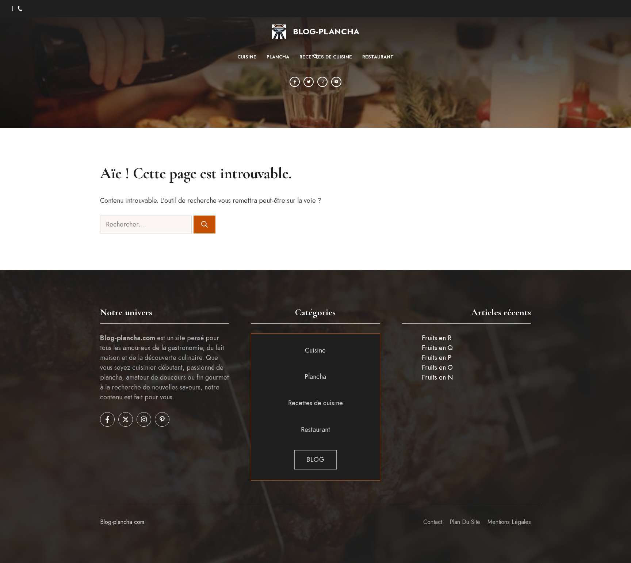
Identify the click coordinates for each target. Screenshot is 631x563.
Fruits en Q (437, 348)
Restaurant (378, 56)
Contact (432, 522)
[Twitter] (308, 82)
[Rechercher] (204, 224)
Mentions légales (509, 522)
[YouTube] (336, 82)
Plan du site (465, 522)
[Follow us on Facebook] (107, 419)
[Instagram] (322, 82)
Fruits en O (437, 367)
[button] (315, 57)
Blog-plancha (326, 31)
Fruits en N (437, 377)
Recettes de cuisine (325, 56)
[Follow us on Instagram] (144, 419)
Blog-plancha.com (122, 522)
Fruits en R (436, 338)
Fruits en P (436, 357)
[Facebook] (295, 82)
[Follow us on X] (125, 419)
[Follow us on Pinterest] (162, 419)
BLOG (315, 459)
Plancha (278, 56)
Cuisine (246, 56)
